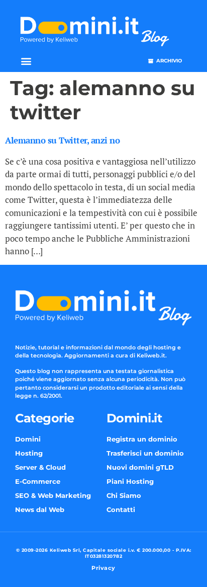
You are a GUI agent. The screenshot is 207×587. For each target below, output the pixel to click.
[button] (26, 61)
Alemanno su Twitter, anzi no (62, 140)
